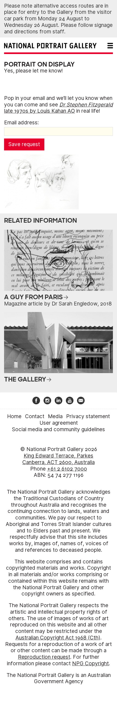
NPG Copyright (90, 663)
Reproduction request (44, 657)
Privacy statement (88, 416)
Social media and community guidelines (58, 429)
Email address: (21, 122)
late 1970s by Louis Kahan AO (58, 108)
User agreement (58, 423)
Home (14, 416)
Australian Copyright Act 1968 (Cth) (58, 638)
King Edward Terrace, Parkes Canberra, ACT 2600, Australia (58, 459)
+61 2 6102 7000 (67, 469)
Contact (34, 416)
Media (55, 416)
